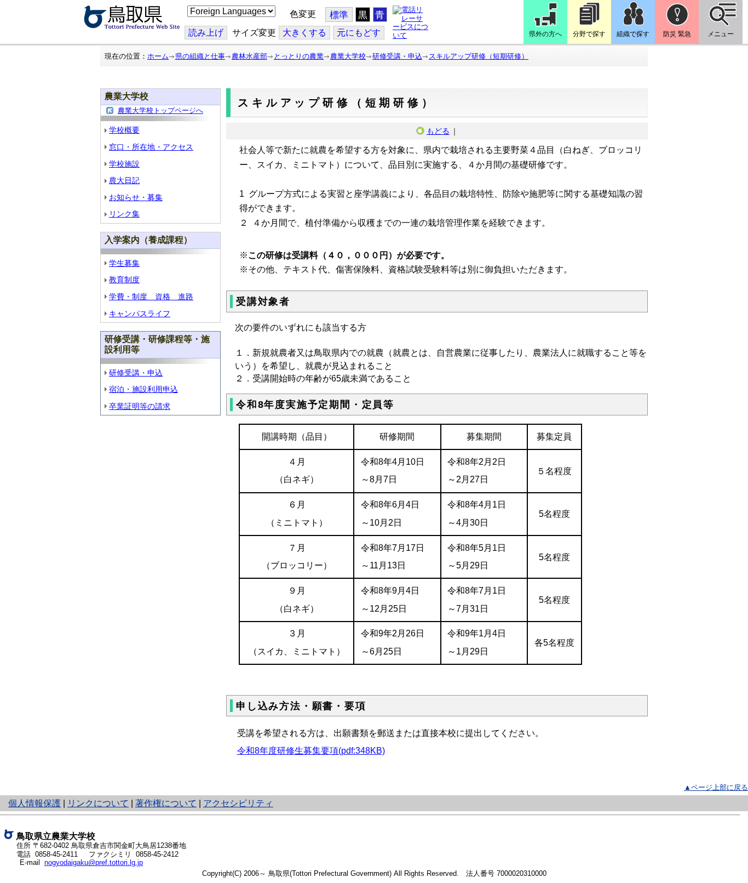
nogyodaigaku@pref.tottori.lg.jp (93, 862)
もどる (438, 131)
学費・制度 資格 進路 (151, 296)
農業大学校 (348, 56)
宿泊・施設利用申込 (143, 389)
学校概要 (124, 130)
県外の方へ (545, 34)
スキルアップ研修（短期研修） (478, 56)
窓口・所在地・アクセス (151, 147)
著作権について (166, 803)
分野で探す (589, 34)
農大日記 (124, 180)
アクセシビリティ (238, 803)
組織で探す (633, 34)
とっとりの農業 (299, 56)
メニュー (720, 34)
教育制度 (124, 279)
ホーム (158, 56)
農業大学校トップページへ (160, 110)
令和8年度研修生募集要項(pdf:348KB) (311, 750)
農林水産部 (249, 56)
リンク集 (124, 213)
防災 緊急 (677, 34)
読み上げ (205, 32)
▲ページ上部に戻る (716, 787)
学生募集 (124, 263)
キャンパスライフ (139, 313)
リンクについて (98, 803)
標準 (339, 15)
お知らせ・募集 (136, 197)
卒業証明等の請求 (139, 406)
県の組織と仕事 (200, 56)
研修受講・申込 (397, 56)
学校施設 (124, 163)
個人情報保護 (34, 803)
